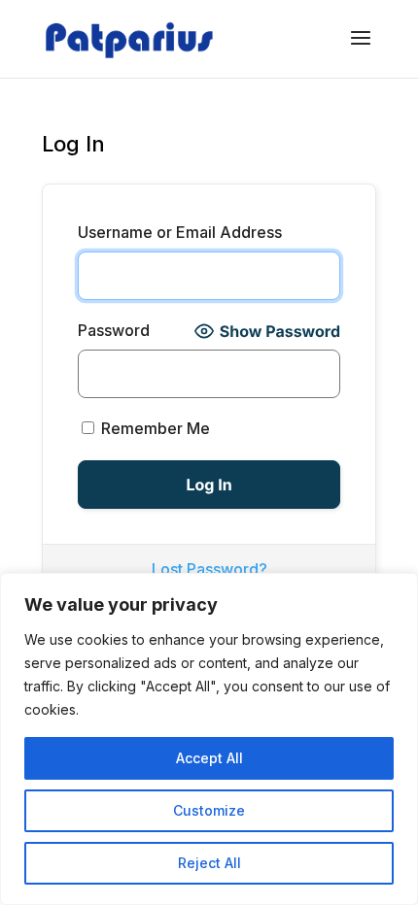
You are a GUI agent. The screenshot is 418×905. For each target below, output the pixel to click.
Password (114, 330)
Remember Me (153, 428)
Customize (209, 810)
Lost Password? (209, 569)
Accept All (209, 758)
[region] (209, 739)
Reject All (209, 863)
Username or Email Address (180, 232)
